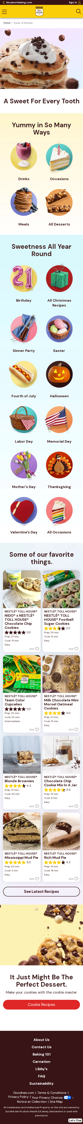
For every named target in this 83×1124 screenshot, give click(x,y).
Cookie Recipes (41, 1004)
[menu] (4, 12)
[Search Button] (78, 11)
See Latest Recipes (41, 891)
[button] (34, 649)
